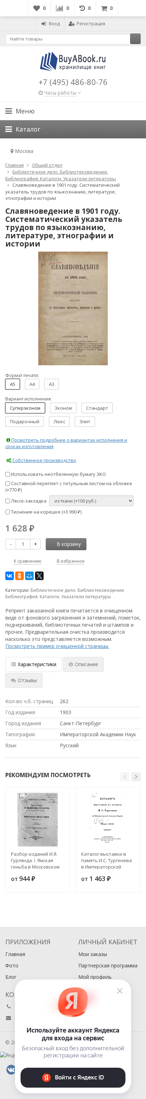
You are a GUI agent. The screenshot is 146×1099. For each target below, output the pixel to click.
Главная (15, 954)
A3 (51, 384)
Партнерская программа (107, 965)
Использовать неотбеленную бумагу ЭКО (58, 474)
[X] (39, 576)
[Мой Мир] (29, 576)
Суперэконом (25, 408)
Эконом (63, 408)
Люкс (59, 421)
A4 (32, 384)
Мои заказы (92, 954)
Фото (11, 965)
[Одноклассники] (19, 576)
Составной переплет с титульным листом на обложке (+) (68, 486)
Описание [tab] (86, 664)
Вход (54, 23)
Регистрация (91, 23)
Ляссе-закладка (28, 501)
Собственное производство (43, 460)
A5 (12, 384)
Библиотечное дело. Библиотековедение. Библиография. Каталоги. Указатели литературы (65, 593)
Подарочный (24, 421)
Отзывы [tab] (27, 680)
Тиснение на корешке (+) (46, 512)
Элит (84, 421)
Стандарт (97, 408)
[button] (124, 776)
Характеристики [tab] (37, 664)
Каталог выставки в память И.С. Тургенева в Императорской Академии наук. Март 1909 (106, 860)
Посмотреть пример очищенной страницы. (57, 646)
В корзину (69, 544)
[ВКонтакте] (9, 576)
